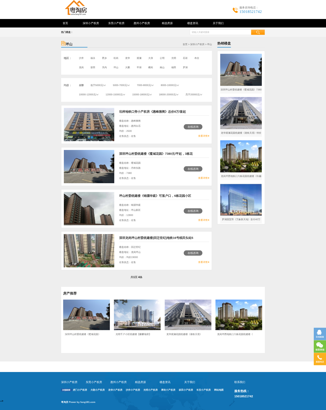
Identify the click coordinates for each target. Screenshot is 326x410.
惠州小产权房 (142, 23)
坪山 (209, 44)
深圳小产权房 (91, 23)
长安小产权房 (203, 389)
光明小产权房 (150, 389)
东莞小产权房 (116, 23)
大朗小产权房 (97, 389)
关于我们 (218, 23)
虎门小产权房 (80, 389)
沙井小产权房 (133, 389)
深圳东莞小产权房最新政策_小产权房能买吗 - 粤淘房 (79, 7)
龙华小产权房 (115, 389)
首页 (65, 23)
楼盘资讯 (192, 23)
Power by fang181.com (82, 402)
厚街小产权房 (168, 389)
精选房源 (167, 23)
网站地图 (219, 389)
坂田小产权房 (186, 389)
